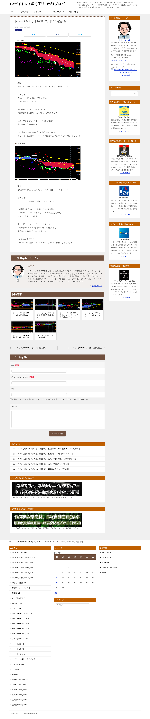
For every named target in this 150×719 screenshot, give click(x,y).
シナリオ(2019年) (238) (20, 639)
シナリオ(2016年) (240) (20, 623)
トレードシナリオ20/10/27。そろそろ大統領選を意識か (29, 348)
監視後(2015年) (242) (19, 684)
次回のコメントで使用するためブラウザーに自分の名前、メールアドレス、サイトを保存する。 (50, 399)
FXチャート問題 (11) (19, 583)
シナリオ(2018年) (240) (20, 634)
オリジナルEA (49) (18, 598)
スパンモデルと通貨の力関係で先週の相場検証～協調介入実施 (35, 464)
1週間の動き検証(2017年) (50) (22, 567)
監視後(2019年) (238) (19, 705)
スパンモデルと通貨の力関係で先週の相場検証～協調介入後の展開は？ (38, 459)
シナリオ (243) (17, 608)
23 (57, 582)
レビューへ (125, 131)
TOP (26, 542)
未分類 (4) (15, 669)
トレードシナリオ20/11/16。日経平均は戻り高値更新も (22, 336)
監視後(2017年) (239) (19, 695)
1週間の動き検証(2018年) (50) (22, 573)
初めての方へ (25, 12)
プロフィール (124, 40)
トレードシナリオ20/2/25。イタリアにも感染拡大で (21, 314)
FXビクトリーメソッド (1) (21, 588)
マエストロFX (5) (18, 664)
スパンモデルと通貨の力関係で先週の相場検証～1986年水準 (35, 469)
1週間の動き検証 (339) (20, 552)
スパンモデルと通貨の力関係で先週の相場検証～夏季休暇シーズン (37, 454)
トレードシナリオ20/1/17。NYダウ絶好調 (45, 336)
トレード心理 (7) (18, 649)
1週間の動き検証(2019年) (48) (22, 578)
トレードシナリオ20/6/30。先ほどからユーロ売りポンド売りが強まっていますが (69, 315)
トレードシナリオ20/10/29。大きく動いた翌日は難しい (85, 348)
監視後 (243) (16, 674)
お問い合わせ (73, 12)
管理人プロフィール (41, 12)
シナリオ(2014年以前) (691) (22, 613)
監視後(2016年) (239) (19, 690)
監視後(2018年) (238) (19, 700)
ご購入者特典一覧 (58, 12)
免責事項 (105, 573)
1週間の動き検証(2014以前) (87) (23, 557)
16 (57, 577)
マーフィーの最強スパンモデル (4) (24, 659)
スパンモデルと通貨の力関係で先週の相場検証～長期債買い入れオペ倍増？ (40, 449)
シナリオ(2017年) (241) (20, 628)
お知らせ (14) (17, 603)
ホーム (13, 12)
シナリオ (18, 30)
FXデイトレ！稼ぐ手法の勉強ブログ (37, 4)
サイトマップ (106, 557)
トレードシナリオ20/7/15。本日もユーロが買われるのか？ (92, 315)
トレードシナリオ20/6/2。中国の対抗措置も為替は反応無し (45, 315)
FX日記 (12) (16, 593)
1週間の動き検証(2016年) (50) (22, 562)
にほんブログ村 (124, 75)
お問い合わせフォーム (119, 60)
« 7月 (56, 593)
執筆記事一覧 (97, 286)
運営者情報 (105, 562)
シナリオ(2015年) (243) (20, 618)
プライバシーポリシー (109, 567)
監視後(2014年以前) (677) (21, 679)
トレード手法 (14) (18, 654)
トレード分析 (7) (18, 644)
